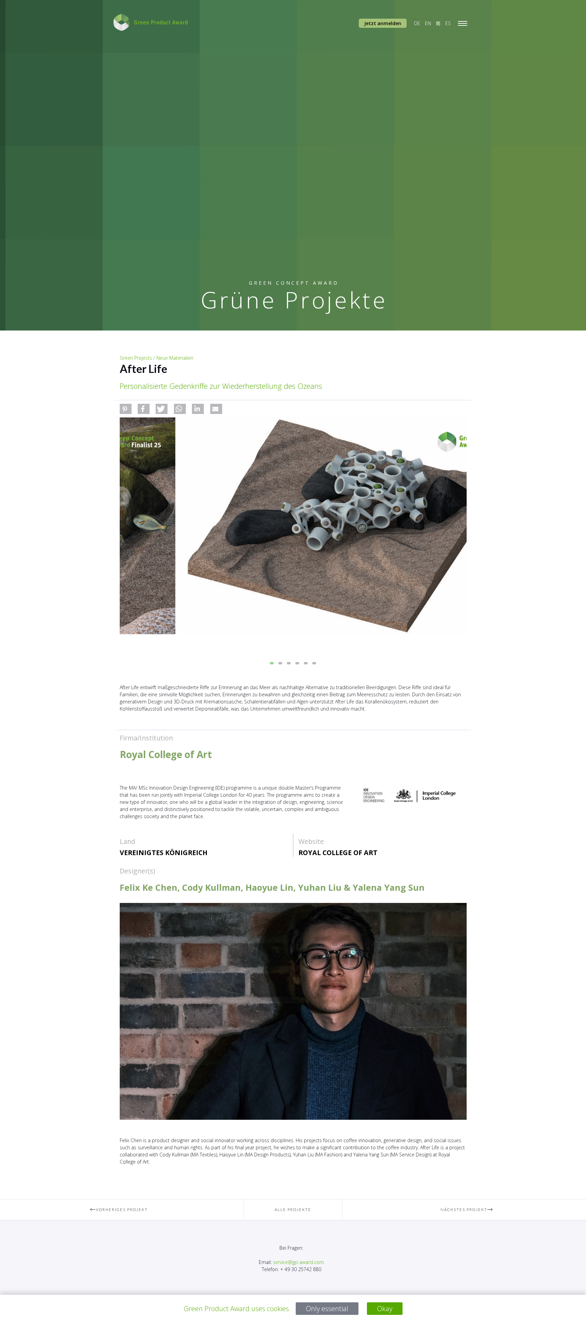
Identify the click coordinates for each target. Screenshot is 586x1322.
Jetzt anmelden (382, 23)
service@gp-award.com (298, 1262)
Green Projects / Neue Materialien (156, 358)
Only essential (327, 1308)
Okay (384, 1308)
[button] (126, 409)
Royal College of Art (337, 852)
